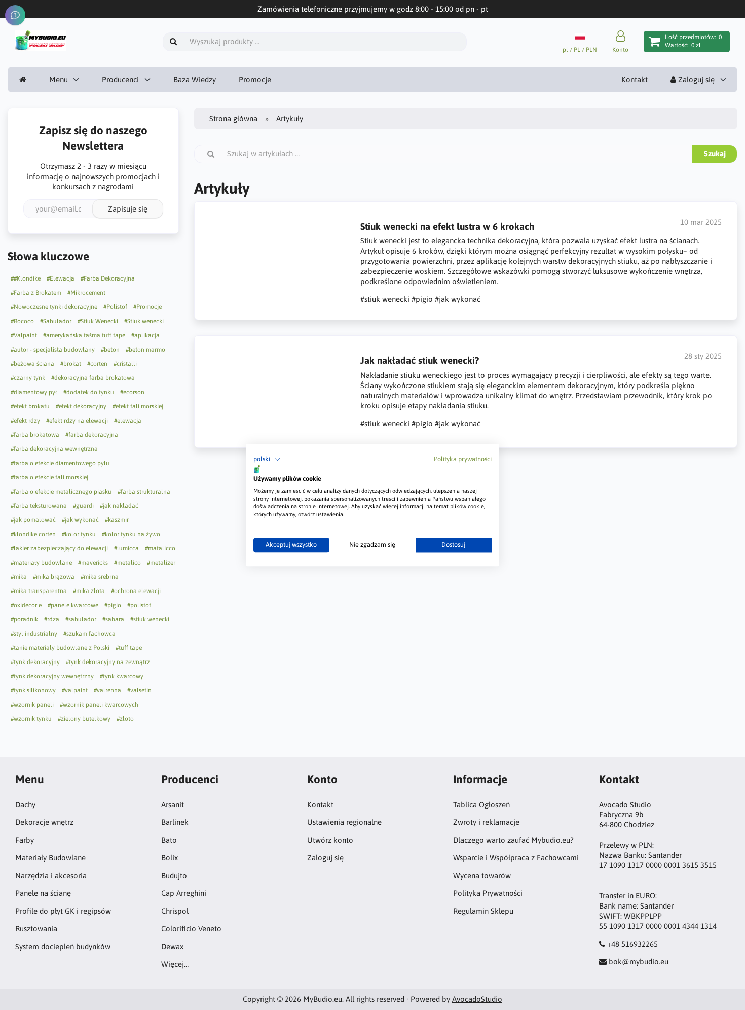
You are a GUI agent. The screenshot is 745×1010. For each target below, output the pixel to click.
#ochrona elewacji (136, 591)
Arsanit (172, 804)
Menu (58, 79)
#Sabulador (55, 321)
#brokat (70, 363)
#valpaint (75, 690)
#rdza (51, 619)
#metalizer (161, 562)
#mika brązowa (53, 576)
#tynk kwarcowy (121, 676)
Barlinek (175, 822)
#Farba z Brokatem (36, 292)
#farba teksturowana (39, 505)
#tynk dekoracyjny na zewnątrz (108, 662)
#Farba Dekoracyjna (108, 278)
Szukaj (715, 153)
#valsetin (139, 690)
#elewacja (127, 420)
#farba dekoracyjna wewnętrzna (54, 448)
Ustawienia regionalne (344, 822)
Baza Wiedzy (194, 79)
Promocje (255, 79)
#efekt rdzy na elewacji (77, 420)
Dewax (172, 946)
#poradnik (24, 619)
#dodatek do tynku (88, 392)
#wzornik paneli (32, 704)
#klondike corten (33, 534)
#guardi (83, 505)
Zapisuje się (127, 208)
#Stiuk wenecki (144, 321)
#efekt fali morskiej (138, 406)
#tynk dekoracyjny (35, 662)
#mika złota (89, 591)
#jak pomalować (33, 520)
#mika (19, 576)
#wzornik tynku (31, 718)
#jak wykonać (80, 520)
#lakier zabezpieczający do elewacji (59, 548)
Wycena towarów (482, 875)
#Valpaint (24, 335)
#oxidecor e (26, 605)
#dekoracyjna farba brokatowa (93, 377)
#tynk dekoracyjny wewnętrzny (52, 676)
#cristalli (125, 363)
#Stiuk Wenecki (98, 321)
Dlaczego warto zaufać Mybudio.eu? (513, 839)
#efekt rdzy (25, 420)
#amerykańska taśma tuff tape (84, 335)
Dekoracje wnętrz (44, 822)
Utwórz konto (330, 839)
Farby (24, 839)
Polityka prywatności (463, 459)
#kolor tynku (79, 534)
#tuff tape (129, 647)
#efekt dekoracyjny (81, 406)
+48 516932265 (632, 943)
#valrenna (107, 690)
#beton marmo (145, 349)
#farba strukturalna (144, 491)
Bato (169, 839)
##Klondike (26, 278)
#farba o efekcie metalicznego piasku (61, 491)
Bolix (169, 857)
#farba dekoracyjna (91, 434)
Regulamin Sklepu (483, 911)
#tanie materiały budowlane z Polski (60, 647)
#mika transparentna (39, 591)
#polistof (139, 605)
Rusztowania (36, 928)
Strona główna (233, 118)
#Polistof (115, 306)
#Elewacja (60, 278)
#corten (97, 363)
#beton (110, 349)
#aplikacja (145, 335)
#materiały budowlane (41, 562)
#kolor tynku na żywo (131, 534)
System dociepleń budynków (62, 946)
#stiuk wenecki (149, 619)
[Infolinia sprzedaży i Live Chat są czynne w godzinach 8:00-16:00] (15, 15)
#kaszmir (117, 520)
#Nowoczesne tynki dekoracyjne (54, 306)
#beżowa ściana (32, 363)
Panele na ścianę (43, 893)
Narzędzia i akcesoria (51, 875)
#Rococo (22, 321)
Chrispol (175, 911)
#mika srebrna (100, 576)
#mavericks (93, 562)
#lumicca (126, 548)
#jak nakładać (119, 505)
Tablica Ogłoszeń (481, 804)
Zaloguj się (695, 79)
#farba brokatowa (35, 434)
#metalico (127, 562)
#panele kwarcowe (73, 605)
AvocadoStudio (477, 999)
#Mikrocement (86, 292)
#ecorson (132, 392)
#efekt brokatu (30, 406)
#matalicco (160, 548)
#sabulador (80, 619)
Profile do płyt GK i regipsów (63, 911)
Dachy (25, 804)
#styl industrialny (34, 633)
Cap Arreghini (183, 893)
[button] (267, 459)
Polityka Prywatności (488, 893)
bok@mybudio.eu (638, 961)
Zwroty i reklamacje (486, 822)
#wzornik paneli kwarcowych (99, 704)
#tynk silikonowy (33, 690)
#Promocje (147, 306)
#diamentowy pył (34, 392)
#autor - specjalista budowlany (53, 349)
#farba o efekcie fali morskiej (49, 477)
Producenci (120, 79)
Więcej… (175, 964)
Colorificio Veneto (191, 928)
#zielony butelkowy (84, 718)
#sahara (113, 619)
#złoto (125, 718)
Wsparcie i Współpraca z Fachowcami (516, 857)
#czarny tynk (28, 377)
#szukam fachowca (89, 633)
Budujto (174, 875)
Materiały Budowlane (50, 857)
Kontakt (634, 79)
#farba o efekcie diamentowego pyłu (60, 463)
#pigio (112, 605)
